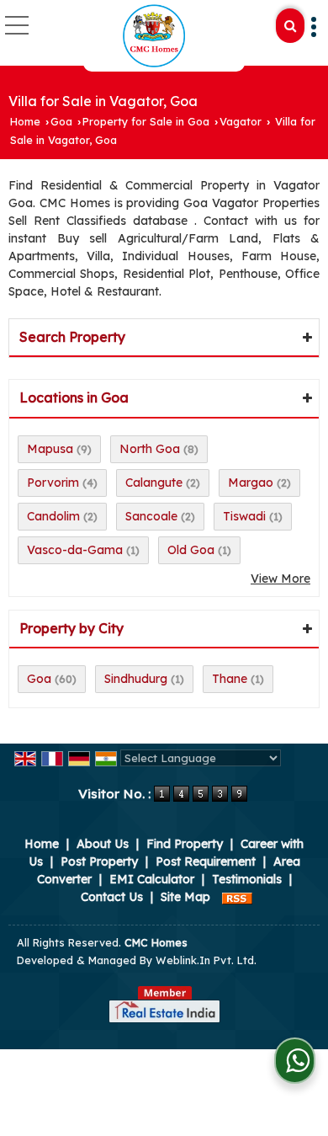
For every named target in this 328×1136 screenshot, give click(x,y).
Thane (229, 678)
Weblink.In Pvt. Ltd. (206, 960)
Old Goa (190, 549)
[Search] (290, 25)
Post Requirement (206, 861)
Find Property (184, 843)
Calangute (154, 482)
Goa (61, 121)
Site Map (185, 896)
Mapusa (50, 448)
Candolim (53, 516)
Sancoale (151, 516)
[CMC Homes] (154, 35)
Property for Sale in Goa (145, 121)
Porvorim (53, 482)
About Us (103, 843)
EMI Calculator (151, 879)
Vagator (241, 121)
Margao (250, 482)
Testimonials (247, 879)
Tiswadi (244, 516)
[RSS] (237, 896)
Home (25, 121)
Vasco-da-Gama (75, 549)
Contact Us (112, 896)
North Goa (149, 448)
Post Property (99, 861)
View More (280, 578)
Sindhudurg (135, 678)
